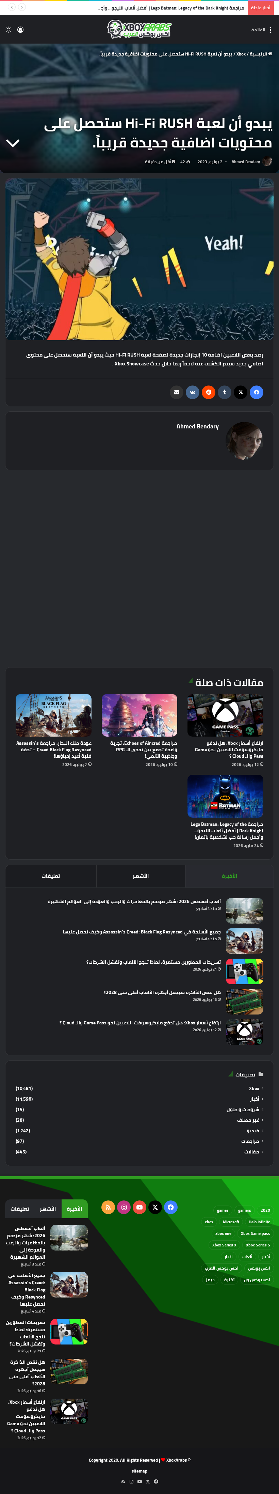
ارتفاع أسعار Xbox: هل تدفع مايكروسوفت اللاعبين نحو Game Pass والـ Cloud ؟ (229, 749)
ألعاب (247, 1256)
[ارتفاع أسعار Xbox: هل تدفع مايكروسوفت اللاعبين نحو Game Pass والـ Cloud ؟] (225, 715)
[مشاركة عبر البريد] (176, 392)
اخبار (229, 1256)
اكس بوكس (259, 1268)
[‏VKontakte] (192, 392)
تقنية (229, 1280)
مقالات (251, 1151)
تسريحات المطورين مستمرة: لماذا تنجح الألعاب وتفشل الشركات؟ (153, 962)
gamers (244, 1210)
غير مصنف (248, 1120)
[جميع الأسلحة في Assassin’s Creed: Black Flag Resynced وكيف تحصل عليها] (244, 941)
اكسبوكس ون (257, 1280)
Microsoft (231, 1222)
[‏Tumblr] (224, 392)
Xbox (241, 54)
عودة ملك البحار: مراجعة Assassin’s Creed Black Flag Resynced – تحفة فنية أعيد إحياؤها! (54, 749)
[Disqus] (139, 568)
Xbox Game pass (255, 1233)
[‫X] (240, 392)
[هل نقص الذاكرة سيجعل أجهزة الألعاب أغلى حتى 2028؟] (244, 1002)
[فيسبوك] (256, 392)
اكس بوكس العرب (222, 1268)
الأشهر (141, 876)
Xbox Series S (258, 1245)
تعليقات (51, 876)
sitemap (139, 1471)
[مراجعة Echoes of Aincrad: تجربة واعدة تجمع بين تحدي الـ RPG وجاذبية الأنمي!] (140, 715)
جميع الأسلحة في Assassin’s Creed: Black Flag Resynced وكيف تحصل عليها (142, 931)
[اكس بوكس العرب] (139, 29)
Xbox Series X (224, 1245)
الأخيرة (229, 876)
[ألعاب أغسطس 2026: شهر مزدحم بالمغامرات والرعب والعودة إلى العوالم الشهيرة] (244, 911)
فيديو (253, 1130)
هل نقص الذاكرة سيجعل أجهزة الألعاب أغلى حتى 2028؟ (162, 992)
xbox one (223, 1233)
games (223, 1210)
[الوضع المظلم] (8, 32)
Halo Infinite (259, 1222)
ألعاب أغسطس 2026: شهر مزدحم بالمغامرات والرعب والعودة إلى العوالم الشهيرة (134, 901)
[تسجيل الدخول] (20, 32)
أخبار (254, 1099)
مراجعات (250, 1141)
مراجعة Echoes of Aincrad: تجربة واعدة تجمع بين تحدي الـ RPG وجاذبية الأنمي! (143, 749)
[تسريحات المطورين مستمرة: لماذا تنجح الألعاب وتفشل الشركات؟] (244, 971)
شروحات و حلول (243, 1109)
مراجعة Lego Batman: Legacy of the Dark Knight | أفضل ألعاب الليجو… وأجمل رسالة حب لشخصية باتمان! (143, 8)
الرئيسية (259, 54)
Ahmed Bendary (246, 162)
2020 (265, 1210)
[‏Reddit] (208, 392)
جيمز (210, 1280)
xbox (209, 1222)
